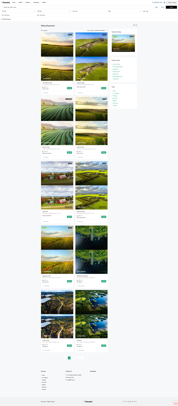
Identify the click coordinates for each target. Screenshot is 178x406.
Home (13, 2)
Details (69, 88)
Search (171, 7)
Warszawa (115, 103)
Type (156, 7)
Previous (114, 43)
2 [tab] (122, 53)
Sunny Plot (45, 211)
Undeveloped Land (117, 76)
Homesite (79, 340)
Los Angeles (116, 93)
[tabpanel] (123, 43)
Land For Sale (80, 147)
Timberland (115, 79)
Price (162, 7)
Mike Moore (46, 92)
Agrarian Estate (81, 211)
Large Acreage (80, 83)
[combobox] (18, 11)
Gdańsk (115, 100)
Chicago (115, 96)
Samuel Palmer (46, 286)
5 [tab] (128, 53)
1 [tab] (120, 53)
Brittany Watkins (81, 286)
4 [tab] (126, 53)
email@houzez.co (71, 380)
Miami (114, 91)
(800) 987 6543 (158, 2)
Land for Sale (116, 64)
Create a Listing (172, 2)
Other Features (6, 19)
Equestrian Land (46, 276)
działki (20, 2)
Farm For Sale (45, 147)
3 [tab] (124, 53)
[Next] (79, 357)
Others (44, 2)
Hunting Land (116, 71)
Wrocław (115, 105)
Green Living (45, 340)
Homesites (115, 69)
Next (133, 43)
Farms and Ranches (117, 67)
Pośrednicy (36, 2)
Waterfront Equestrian (82, 276)
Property (27, 2)
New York (115, 98)
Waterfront (115, 74)
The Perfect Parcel (47, 83)
